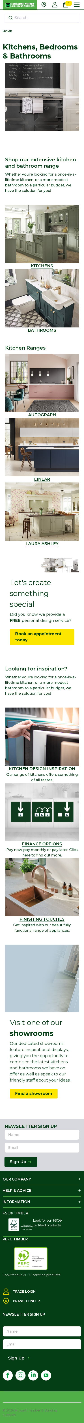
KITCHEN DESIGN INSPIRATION (42, 768)
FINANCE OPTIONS (42, 844)
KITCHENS (42, 265)
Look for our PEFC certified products (31, 1275)
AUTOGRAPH (42, 414)
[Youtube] (46, 1375)
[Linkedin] (33, 1375)
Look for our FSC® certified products (47, 1222)
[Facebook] (8, 1375)
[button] (42, 298)
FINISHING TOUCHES (42, 919)
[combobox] (42, 18)
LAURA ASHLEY (42, 543)
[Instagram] (20, 1375)
